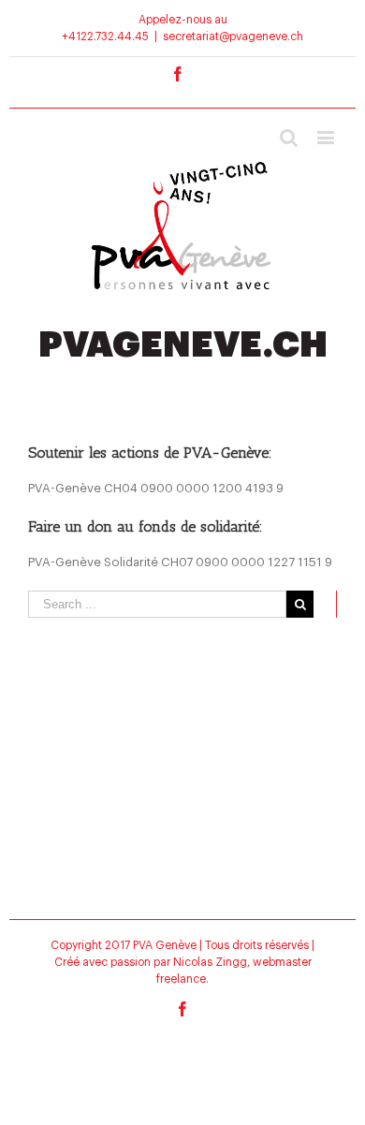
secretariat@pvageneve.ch (233, 36)
